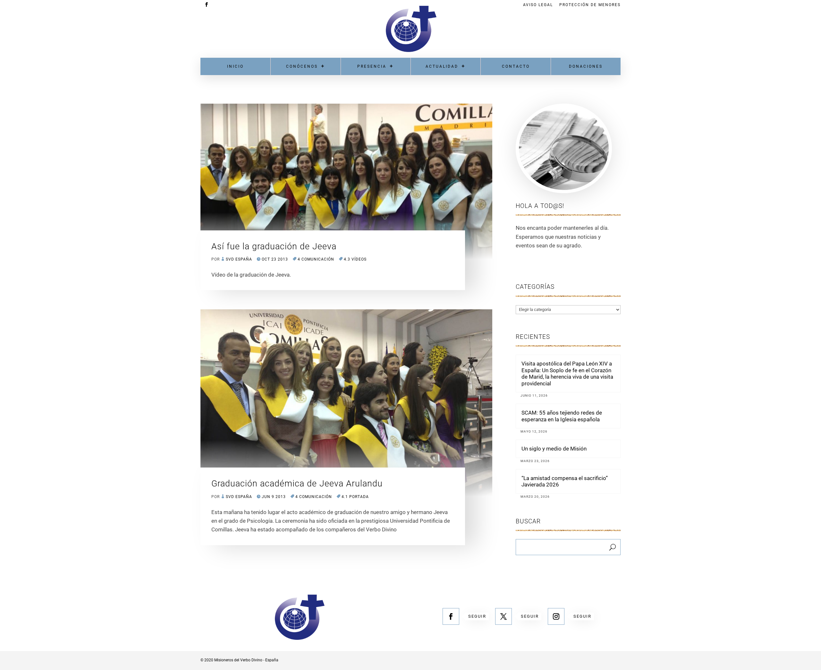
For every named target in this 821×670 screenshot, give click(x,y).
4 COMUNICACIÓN (316, 259)
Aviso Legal (538, 5)
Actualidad (442, 66)
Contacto (516, 66)
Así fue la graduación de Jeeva (273, 246)
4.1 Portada (355, 496)
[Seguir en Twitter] (503, 616)
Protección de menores (590, 5)
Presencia (371, 66)
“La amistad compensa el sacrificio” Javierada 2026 (564, 481)
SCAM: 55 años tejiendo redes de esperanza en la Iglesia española (561, 415)
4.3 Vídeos (355, 259)
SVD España (239, 259)
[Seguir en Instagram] (556, 616)
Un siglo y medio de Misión (554, 448)
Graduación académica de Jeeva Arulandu (297, 483)
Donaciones (586, 66)
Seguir (477, 616)
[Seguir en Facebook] (451, 616)
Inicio (235, 66)
